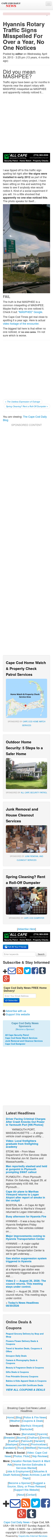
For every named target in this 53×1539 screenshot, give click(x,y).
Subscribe (13, 1000)
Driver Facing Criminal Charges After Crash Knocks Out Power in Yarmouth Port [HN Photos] (25, 1121)
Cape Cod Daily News (17, 1522)
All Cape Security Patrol (34, 792)
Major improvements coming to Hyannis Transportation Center (25, 1237)
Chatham (33, 1437)
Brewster (9, 1437)
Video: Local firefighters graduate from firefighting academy (22, 1143)
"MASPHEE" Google (30, 312)
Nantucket (27, 1429)
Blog (18, 1417)
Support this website (18, 1014)
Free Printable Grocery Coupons (22, 1376)
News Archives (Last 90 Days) (36, 1476)
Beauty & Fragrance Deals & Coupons (25, 1367)
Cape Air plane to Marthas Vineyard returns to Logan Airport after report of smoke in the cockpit (25, 1196)
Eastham (14, 1441)
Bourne (21, 1437)
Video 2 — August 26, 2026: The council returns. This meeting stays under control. (26, 1283)
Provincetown (39, 1444)
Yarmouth (43, 1448)
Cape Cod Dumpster (34, 918)
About (20, 1494)
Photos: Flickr (22, 1456)
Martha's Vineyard (32, 1425)
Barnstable (28, 1434)
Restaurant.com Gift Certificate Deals (24, 1385)
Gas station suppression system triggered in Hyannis (26, 1259)
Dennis (45, 1437)
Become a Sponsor (20, 1483)
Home (10, 1417)
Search (41, 954)
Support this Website (26, 1490)
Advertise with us (16, 1011)
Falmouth (26, 1441)
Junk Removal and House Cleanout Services (22, 815)
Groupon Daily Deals (16, 1355)
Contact (31, 1494)
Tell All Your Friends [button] (16, 946)
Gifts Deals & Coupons (17, 1371)
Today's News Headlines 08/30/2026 (22, 1304)
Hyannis (42, 1434)
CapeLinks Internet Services (33, 1535)
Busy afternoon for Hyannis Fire (26, 1216)
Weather (15, 1421)
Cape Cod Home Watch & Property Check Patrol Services (26, 668)
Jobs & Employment (18, 1471)
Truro (21, 1448)
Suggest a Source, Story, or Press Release (26, 1484)
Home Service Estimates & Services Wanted (30, 1466)
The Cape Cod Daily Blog (25, 418)
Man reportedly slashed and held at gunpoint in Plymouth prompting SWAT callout (26, 1169)
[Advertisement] (26, 123)
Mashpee (11, 1444)
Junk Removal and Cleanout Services (24, 1040)
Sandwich (9, 1448)
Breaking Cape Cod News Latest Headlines (26, 1409)
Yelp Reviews (40, 1456)
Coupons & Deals (32, 1421)
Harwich (39, 1441)
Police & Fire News (35, 1417)
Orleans (24, 1444)
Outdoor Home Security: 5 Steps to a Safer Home (24, 747)
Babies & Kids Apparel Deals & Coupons (26, 1380)
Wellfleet (31, 1448)
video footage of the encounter (21, 323)
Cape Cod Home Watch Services (21, 1037)
